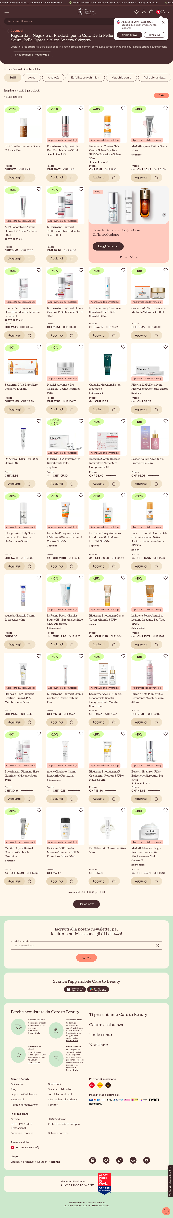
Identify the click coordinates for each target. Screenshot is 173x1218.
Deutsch (42, 1162)
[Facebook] (106, 1160)
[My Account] (144, 12)
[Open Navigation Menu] (6, 12)
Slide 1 (126, 257)
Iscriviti (86, 958)
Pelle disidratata (154, 78)
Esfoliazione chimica (85, 78)
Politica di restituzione (24, 1105)
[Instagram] (92, 1160)
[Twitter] (133, 1160)
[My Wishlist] (136, 12)
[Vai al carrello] (151, 12)
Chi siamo (17, 1084)
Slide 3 (137, 257)
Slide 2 (131, 257)
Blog (13, 1089)
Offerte (15, 1119)
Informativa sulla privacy (63, 1099)
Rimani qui (154, 34)
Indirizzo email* (21, 941)
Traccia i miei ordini (59, 1089)
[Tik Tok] (119, 1160)
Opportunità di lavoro (23, 1094)
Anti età (53, 78)
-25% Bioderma (57, 1119)
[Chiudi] (170, 1167)
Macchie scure (121, 78)
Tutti (13, 78)
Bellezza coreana (58, 1133)
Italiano (55, 1162)
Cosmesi (17, 31)
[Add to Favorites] (39, 108)
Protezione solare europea (64, 1124)
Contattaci (54, 1084)
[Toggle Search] (13, 12)
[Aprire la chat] (166, 1211)
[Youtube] (146, 1160)
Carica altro (86, 904)
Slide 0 (121, 257)
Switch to (129, 34)
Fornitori (53, 1105)
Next (164, 215)
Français (28, 1162)
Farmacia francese (22, 1133)
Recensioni (17, 1099)
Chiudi (163, 22)
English (15, 1162)
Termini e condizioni (60, 1094)
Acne (31, 78)
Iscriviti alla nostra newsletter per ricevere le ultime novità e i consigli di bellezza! (115, 2)
